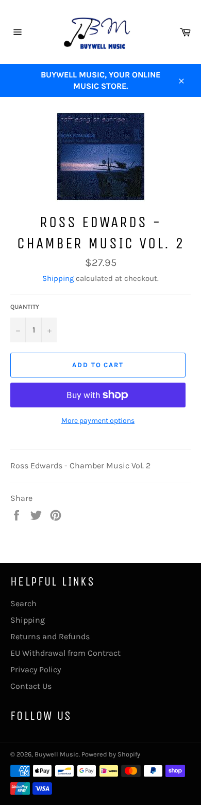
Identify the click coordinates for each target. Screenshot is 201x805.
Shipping (58, 278)
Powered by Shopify (110, 754)
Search (23, 603)
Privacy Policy (35, 669)
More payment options (98, 420)
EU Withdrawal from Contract (65, 653)
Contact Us (31, 686)
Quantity (24, 306)
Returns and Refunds (50, 636)
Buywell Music (57, 754)
